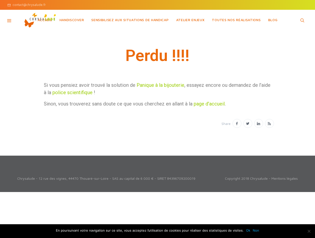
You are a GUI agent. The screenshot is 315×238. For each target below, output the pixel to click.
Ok (248, 230)
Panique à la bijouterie (160, 85)
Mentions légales (284, 178)
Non (256, 230)
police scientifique (72, 92)
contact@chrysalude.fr (28, 5)
